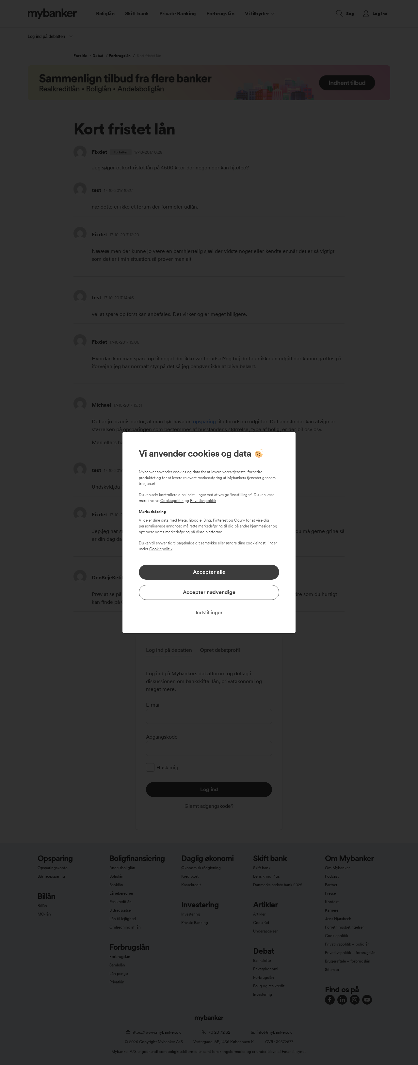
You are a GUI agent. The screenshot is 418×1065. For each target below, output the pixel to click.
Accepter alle (209, 572)
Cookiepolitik (172, 500)
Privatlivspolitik (203, 500)
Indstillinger (209, 612)
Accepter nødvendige (209, 592)
